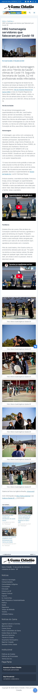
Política (4, 602)
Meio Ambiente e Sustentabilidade (13, 600)
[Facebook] (28, 1)
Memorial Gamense (8, 635)
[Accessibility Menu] (35, 690)
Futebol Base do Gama (9, 633)
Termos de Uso (7, 659)
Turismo (4, 612)
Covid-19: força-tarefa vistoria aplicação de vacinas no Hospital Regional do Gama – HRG (24, 518)
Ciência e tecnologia (8, 580)
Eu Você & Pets (7, 598)
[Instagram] (25, 1)
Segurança (5, 607)
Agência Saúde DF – (9, 498)
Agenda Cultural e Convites (11, 624)
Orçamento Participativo (10, 640)
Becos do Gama (7, 626)
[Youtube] (30, 1)
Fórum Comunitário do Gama (11, 630)
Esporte (4, 596)
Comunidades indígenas (10, 584)
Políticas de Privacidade (10, 656)
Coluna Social (6, 628)
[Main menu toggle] (34, 13)
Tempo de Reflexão (8, 609)
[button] (30, 13)
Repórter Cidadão (8, 642)
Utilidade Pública (7, 614)
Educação (5, 589)
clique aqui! (30, 491)
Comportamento (7, 582)
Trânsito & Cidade (8, 637)
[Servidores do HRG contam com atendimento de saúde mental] (9, 510)
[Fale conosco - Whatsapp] (35, 1)
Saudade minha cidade (9, 644)
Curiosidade (6, 586)
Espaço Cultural (7, 593)
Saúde (4, 605)
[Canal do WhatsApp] (33, 1)
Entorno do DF (6, 591)
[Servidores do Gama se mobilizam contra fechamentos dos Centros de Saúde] (9, 532)
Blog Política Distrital (23, 496)
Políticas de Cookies (8, 654)
